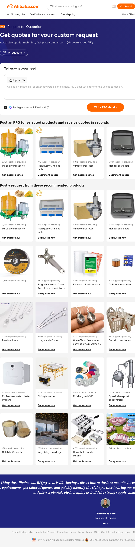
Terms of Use (93, 532)
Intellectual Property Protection (52, 532)
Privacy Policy (77, 532)
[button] (114, 6)
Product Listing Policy (23, 532)
